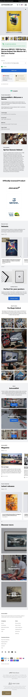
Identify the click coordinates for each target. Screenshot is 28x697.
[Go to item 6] (24, 39)
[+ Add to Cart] (20, 256)
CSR (2, 631)
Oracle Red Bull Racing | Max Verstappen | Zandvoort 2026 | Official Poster (11, 515)
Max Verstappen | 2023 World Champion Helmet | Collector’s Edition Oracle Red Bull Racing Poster (11, 261)
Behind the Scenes (5, 627)
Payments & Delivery (5, 639)
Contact (3, 645)
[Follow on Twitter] (5, 652)
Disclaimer (17, 631)
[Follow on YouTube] (12, 652)
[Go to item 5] (20, 39)
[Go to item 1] (3, 39)
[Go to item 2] (7, 39)
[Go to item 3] (11, 39)
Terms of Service (18, 627)
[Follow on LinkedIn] (15, 652)
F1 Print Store (5, 80)
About (2, 623)
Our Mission (3, 625)
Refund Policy (18, 625)
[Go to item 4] (15, 39)
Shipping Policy (18, 629)
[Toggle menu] (25, 5)
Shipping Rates (4, 641)
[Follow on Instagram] (9, 652)
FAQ (2, 647)
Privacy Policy (18, 623)
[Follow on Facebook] (2, 652)
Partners (3, 629)
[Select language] (22, 4)
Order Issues (3, 643)
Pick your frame (14, 298)
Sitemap (17, 633)
